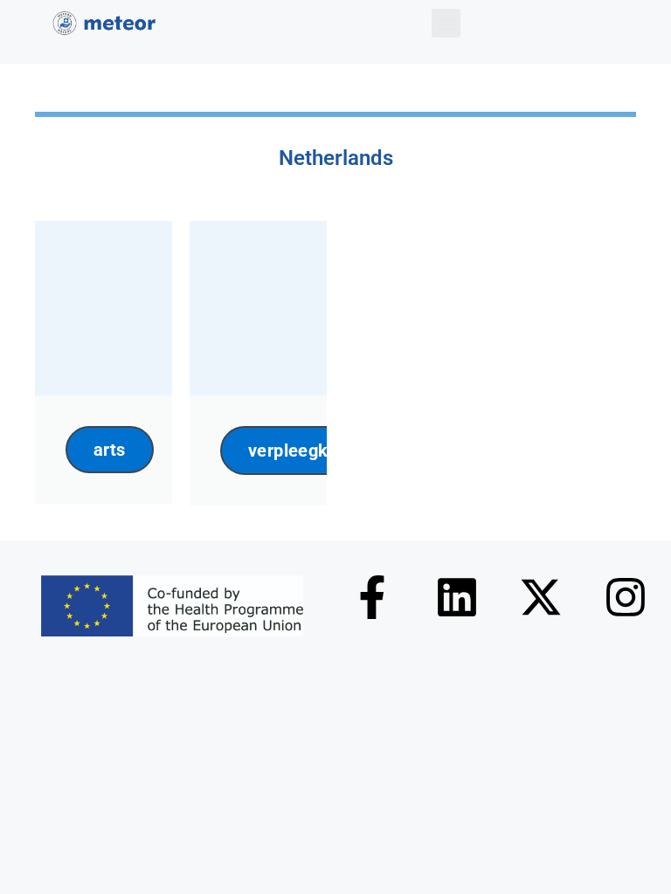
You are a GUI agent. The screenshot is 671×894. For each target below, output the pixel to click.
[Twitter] (541, 597)
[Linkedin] (457, 597)
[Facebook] (372, 597)
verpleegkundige (315, 450)
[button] (446, 23)
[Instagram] (625, 597)
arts (109, 449)
